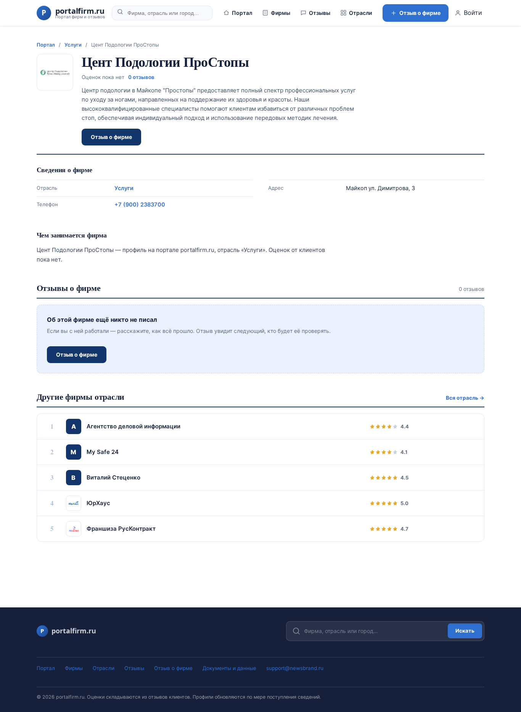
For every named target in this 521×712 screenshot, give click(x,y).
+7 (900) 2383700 (139, 204)
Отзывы (319, 13)
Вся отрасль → (465, 398)
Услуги (73, 45)
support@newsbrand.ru (294, 668)
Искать (464, 631)
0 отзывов (141, 77)
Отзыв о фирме (420, 13)
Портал (242, 13)
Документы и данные (229, 668)
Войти (473, 12)
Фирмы (280, 13)
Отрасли (360, 13)
